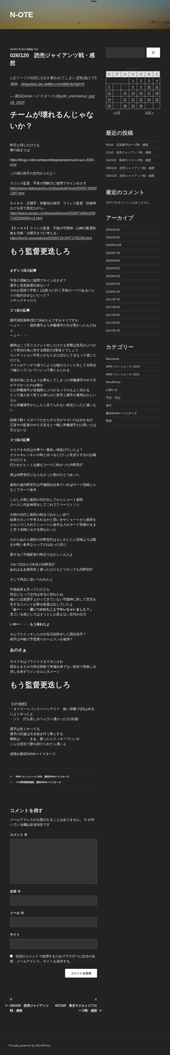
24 (149, 99)
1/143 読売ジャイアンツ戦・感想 (128, 152)
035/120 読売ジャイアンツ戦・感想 (130, 168)
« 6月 (116, 112)
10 (149, 86)
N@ (36, 49)
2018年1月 (113, 291)
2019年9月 (113, 268)
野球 (109, 421)
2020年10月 (114, 245)
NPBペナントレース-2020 (29, 776)
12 (109, 93)
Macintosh (112, 358)
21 (125, 99)
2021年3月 (113, 237)
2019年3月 (113, 283)
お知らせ (112, 389)
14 (125, 93)
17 (149, 93)
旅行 (109, 405)
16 (141, 93)
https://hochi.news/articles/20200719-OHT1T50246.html (51, 238)
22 (133, 99)
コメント (18, 834)
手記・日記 (113, 397)
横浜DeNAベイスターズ (57, 776)
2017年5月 (113, 307)
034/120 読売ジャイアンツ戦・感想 (130, 175)
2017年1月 (113, 330)
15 (133, 93)
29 (133, 105)
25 (157, 99)
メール (17, 913)
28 (125, 105)
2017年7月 (113, 299)
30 (141, 105)
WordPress (113, 382)
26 (109, 105)
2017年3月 (113, 315)
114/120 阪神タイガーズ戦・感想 (128, 160)
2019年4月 (113, 276)
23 (141, 99)
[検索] (153, 53)
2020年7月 (113, 253)
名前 (15, 891)
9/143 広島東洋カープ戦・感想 (127, 144)
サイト (15, 934)
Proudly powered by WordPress (29, 1045)
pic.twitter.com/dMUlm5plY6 (61, 84)
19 (109, 99)
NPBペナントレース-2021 (123, 374)
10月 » (149, 112)
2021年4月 (113, 229)
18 (157, 93)
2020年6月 (113, 260)
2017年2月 (113, 322)
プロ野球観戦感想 (25, 782)
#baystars (29, 84)
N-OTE (21, 14)
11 (156, 86)
